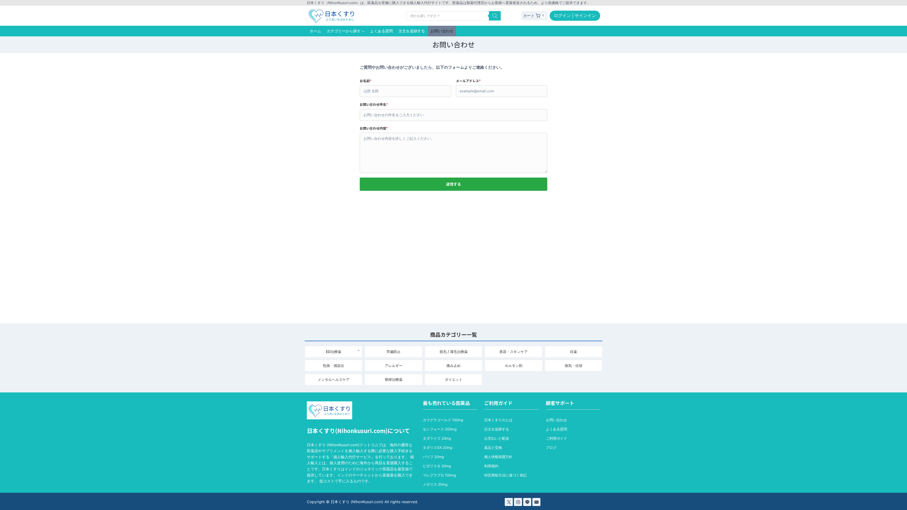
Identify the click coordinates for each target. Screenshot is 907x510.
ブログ (551, 447)
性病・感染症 (333, 365)
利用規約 (491, 466)
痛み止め (453, 365)
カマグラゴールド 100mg (443, 420)
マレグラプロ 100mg (439, 475)
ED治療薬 (333, 351)
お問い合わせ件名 (374, 104)
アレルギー (393, 365)
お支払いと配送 (496, 438)
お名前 (365, 80)
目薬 (573, 351)
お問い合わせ (442, 31)
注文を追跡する (411, 31)
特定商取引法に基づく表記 (505, 475)
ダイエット (453, 379)
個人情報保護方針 (498, 457)
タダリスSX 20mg (437, 447)
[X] (509, 502)
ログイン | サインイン (575, 15)
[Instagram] (518, 502)
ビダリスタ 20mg (437, 466)
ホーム (315, 31)
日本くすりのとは (498, 420)
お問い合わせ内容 (374, 128)
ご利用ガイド (556, 438)
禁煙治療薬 (393, 379)
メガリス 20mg (435, 484)
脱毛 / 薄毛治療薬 (454, 351)
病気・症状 (573, 365)
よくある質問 (381, 31)
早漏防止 (393, 351)
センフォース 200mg (440, 429)
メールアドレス (468, 80)
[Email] (536, 502)
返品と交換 (493, 447)
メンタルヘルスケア (334, 379)
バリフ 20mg (433, 457)
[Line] (527, 502)
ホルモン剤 (513, 365)
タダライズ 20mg (437, 438)
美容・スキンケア (513, 351)
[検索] (495, 16)
